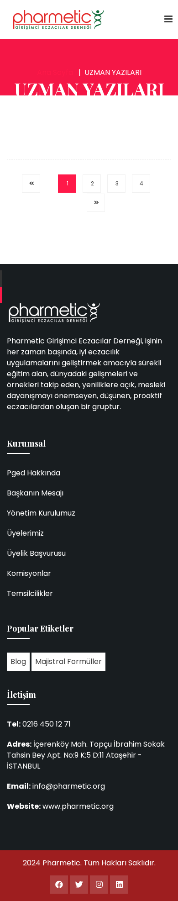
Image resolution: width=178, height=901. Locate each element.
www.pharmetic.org (78, 806)
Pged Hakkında (33, 473)
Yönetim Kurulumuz (41, 513)
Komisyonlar (29, 573)
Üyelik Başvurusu (36, 553)
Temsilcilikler (30, 593)
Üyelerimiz (25, 533)
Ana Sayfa (55, 72)
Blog (18, 661)
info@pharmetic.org (68, 786)
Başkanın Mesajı (35, 493)
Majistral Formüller (68, 661)
